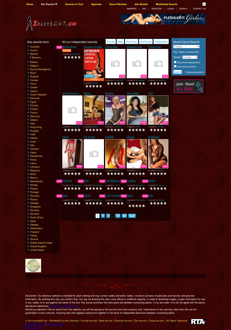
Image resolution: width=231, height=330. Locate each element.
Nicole (151, 180)
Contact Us (199, 8)
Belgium (34, 65)
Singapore (35, 206)
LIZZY (87, 195)
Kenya (33, 159)
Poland (33, 188)
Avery (130, 195)
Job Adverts (141, 4)
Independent (161, 41)
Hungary (34, 130)
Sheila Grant (69, 46)
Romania (34, 195)
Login (170, 8)
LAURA (109, 137)
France (33, 112)
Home (30, 4)
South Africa (36, 217)
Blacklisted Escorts (166, 4)
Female (111, 41)
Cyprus (34, 91)
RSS (204, 4)
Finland (34, 109)
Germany (35, 116)
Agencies (96, 4)
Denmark (35, 98)
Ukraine (34, 239)
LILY (150, 93)
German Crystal (93, 46)
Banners (131, 8)
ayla (150, 195)
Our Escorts (48, 4)
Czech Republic (38, 94)
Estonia (34, 105)
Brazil (33, 72)
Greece (34, 119)
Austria (34, 50)
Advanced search (195, 72)
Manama (36, 57)
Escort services (55, 324)
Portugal (34, 192)
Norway (34, 185)
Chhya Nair (111, 46)
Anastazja (153, 137)
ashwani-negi (134, 46)
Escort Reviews (118, 4)
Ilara (86, 180)
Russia (33, 199)
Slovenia (34, 213)
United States (37, 250)
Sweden (34, 224)
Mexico (34, 177)
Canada (34, 80)
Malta (33, 174)
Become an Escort (35, 324)
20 (124, 216)
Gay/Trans (131, 41)
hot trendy (89, 137)
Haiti (32, 123)
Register (157, 8)
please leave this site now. (63, 306)
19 (118, 216)
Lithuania (35, 166)
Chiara (130, 137)
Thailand (34, 231)
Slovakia (34, 210)
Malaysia (35, 170)
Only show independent (188, 62)
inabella (131, 180)
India (32, 134)
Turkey (33, 235)
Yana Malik (133, 93)
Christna (67, 180)
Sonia (65, 137)
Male (120, 41)
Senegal (34, 203)
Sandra (109, 93)
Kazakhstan (36, 156)
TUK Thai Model (114, 195)
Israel (33, 141)
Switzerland (36, 228)
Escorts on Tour (74, 4)
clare (65, 195)
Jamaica (34, 148)
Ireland (33, 138)
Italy (32, 145)
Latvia (33, 163)
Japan (33, 152)
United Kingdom (38, 246)
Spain (33, 221)
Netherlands (36, 181)
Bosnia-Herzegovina (40, 69)
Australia (34, 46)
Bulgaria (34, 76)
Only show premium (186, 66)
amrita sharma (70, 93)
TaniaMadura (112, 180)
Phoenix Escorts (34, 327)
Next (132, 216)
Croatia (34, 87)
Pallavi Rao (154, 46)
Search (183, 8)
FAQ (144, 8)
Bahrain (34, 53)
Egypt (33, 101)
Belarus (34, 62)
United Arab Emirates (41, 242)
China (33, 83)
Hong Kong (36, 127)
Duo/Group (145, 41)
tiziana (87, 93)
